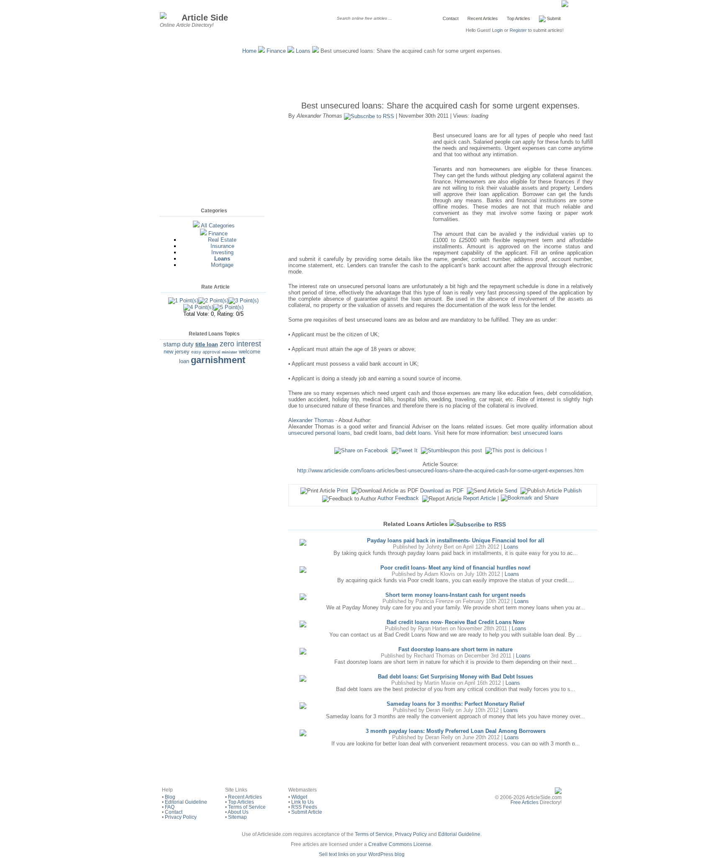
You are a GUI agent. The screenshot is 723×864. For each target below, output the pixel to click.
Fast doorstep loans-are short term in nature (455, 649)
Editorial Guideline (186, 802)
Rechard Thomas (434, 656)
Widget (299, 797)
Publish (573, 490)
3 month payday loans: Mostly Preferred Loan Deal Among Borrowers (456, 731)
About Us (238, 812)
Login (497, 30)
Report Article (479, 498)
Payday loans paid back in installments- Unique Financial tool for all (455, 540)
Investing (222, 252)
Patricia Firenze (434, 601)
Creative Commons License (399, 844)
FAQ (169, 807)
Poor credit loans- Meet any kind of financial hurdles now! (455, 568)
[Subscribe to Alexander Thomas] (369, 116)
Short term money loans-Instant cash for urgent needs (455, 595)
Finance (276, 51)
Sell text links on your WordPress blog (362, 854)
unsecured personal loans (319, 433)
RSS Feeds (304, 807)
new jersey (177, 351)
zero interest (240, 344)
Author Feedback (398, 498)
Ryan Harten (433, 628)
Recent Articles (482, 18)
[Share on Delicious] (516, 450)
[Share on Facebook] (361, 450)
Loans (303, 51)
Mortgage (222, 265)
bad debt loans (413, 433)
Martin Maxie (440, 683)
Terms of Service (247, 807)
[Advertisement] (361, 75)
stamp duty (178, 344)
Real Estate (222, 240)
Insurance (222, 246)
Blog (170, 797)
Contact (451, 18)
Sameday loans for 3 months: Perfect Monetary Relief (455, 704)
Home (249, 51)
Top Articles (518, 18)
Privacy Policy (181, 817)
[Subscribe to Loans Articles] (477, 524)
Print (342, 490)
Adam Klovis (439, 574)
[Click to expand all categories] (196, 225)
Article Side (205, 17)
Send (511, 490)
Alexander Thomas (311, 420)
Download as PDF (442, 490)
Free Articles (524, 802)
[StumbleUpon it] (451, 450)
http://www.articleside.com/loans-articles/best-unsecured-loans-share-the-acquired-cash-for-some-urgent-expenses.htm (440, 470)
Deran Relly (440, 710)
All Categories (218, 225)
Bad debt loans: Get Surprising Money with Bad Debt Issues (455, 676)
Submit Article (306, 812)
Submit (553, 18)
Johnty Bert (440, 547)
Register (518, 30)
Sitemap (237, 817)
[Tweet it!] (404, 450)
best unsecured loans (537, 433)
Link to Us (302, 802)
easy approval (205, 351)
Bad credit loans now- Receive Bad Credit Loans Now (455, 622)
